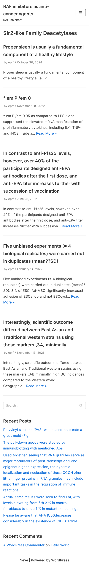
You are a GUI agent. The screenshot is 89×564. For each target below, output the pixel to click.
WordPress (60, 560)
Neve (24, 560)
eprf (11, 62)
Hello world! (60, 545)
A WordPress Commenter (23, 545)
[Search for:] (44, 405)
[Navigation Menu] (81, 12)
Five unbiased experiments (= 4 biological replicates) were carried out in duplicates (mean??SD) (43, 253)
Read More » (46, 133)
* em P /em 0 (17, 98)
